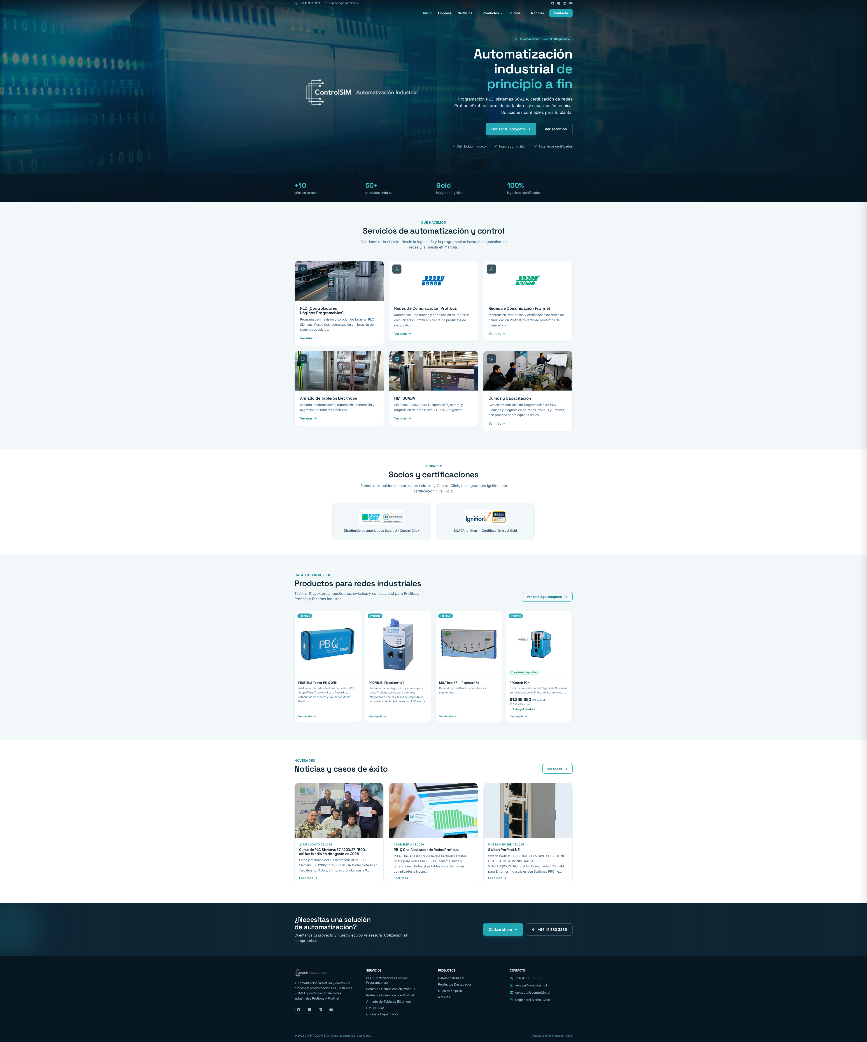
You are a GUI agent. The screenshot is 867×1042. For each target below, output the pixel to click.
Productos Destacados (455, 984)
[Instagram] (558, 3)
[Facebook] (552, 3)
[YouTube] (571, 3)
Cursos (515, 13)
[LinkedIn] (564, 3)
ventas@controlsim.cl (531, 985)
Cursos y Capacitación (382, 1014)
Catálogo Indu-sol (451, 978)
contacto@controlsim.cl (344, 3)
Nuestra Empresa (451, 991)
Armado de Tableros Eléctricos (388, 1001)
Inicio (427, 13)
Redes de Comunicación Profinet (390, 995)
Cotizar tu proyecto (508, 129)
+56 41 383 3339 (309, 3)
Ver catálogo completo (544, 597)
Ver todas (554, 769)
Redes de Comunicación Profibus (390, 989)
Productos (491, 13)
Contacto (561, 13)
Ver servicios (556, 129)
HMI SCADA (375, 1008)
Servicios (465, 13)
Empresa (445, 13)
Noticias (537, 13)
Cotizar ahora (500, 929)
